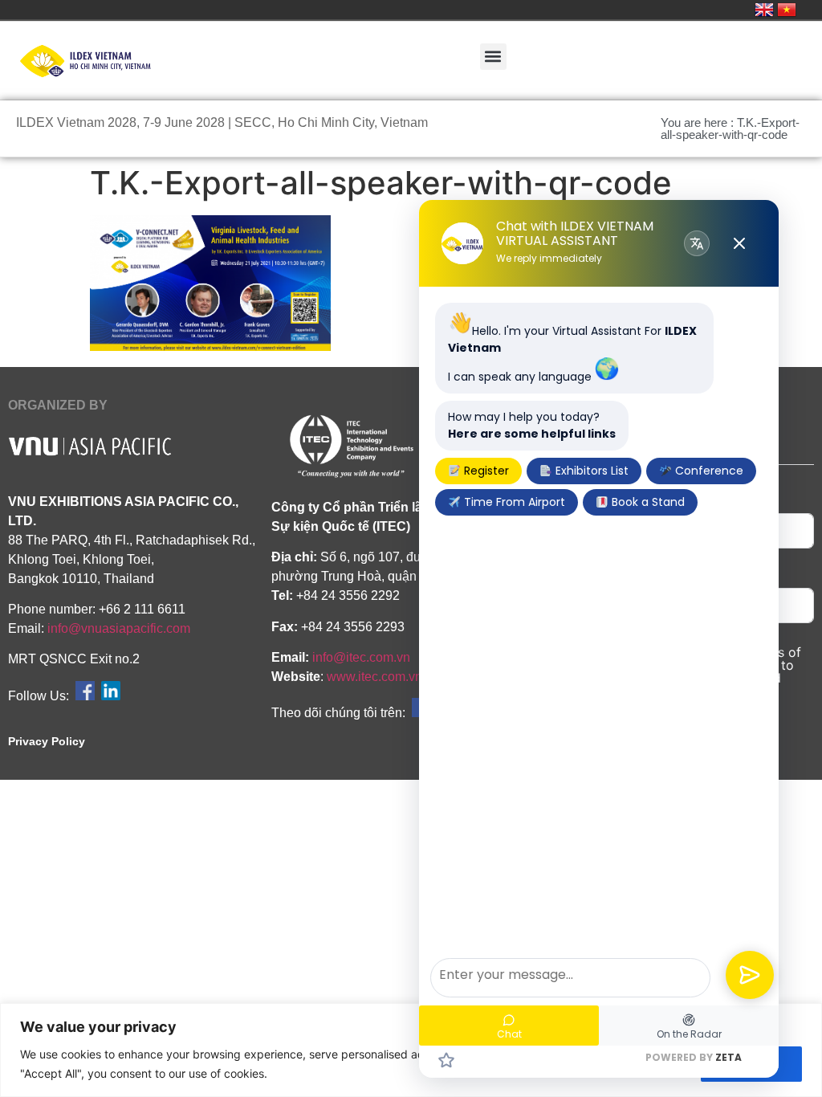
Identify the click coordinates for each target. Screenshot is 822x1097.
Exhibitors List (590, 471)
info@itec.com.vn (361, 657)
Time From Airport (513, 502)
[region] (411, 1050)
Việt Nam (786, 9)
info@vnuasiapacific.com (118, 628)
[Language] (697, 243)
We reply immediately (549, 258)
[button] (493, 56)
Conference (707, 471)
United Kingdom (764, 9)
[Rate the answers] (446, 1060)
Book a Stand (646, 502)
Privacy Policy (46, 741)
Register (485, 471)
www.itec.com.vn (374, 676)
